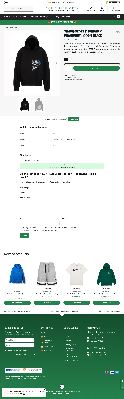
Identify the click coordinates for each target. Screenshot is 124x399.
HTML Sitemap (71, 360)
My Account (91, 10)
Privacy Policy (71, 345)
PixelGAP (67, 393)
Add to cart (96, 68)
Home (6, 27)
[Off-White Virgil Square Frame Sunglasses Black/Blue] (119, 32)
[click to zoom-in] (32, 63)
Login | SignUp (114, 10)
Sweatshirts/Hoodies (76, 80)
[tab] (48, 119)
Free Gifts (48, 347)
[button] (117, 17)
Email (64, 218)
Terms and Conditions (69, 350)
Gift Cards (48, 350)
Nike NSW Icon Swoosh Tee (76, 294)
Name (22, 218)
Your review (25, 198)
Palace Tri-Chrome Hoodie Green (106, 294)
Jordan (55, 133)
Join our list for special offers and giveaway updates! (40, 230)
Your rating (24, 188)
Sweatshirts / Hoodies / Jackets (64, 139)
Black (55, 146)
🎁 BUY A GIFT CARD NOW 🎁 (62, 22)
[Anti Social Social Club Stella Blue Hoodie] (117, 32)
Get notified (47, 303)
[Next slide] (57, 63)
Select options (17, 303)
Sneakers (48, 333)
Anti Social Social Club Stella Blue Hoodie (17, 295)
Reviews (63, 119)
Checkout (102, 10)
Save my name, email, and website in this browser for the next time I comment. (49, 228)
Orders (68, 341)
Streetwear (13, 27)
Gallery (47, 119)
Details (54, 119)
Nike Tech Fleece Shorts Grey (47, 294)
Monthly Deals (48, 342)
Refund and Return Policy (71, 355)
